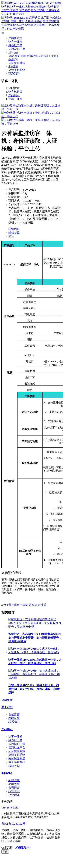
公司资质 (7, 699)
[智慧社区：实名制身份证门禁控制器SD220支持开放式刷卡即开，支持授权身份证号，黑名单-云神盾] (35, 626)
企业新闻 (14, 794)
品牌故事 (14, 783)
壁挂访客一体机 (18, 604)
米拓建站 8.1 (23, 847)
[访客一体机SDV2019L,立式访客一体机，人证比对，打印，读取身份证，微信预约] (35, 652)
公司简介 (14, 787)
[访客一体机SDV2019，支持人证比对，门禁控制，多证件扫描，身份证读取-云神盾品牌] (35, 677)
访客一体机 (15, 99)
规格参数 (14, 232)
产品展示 (14, 95)
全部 (11, 56)
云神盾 (42, 604)
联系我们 (14, 721)
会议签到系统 (16, 754)
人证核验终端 (16, 751)
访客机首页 (15, 38)
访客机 (33, 604)
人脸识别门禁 (16, 743)
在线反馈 (14, 718)
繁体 (5, 851)
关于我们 (7, 707)
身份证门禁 (15, 740)
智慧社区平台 (16, 747)
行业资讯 (14, 791)
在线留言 (14, 714)
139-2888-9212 (10, 807)
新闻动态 (7, 773)
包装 (11, 236)
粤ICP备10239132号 (13, 823)
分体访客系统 (16, 758)
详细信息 (14, 228)
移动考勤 (14, 765)
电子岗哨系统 (16, 762)
